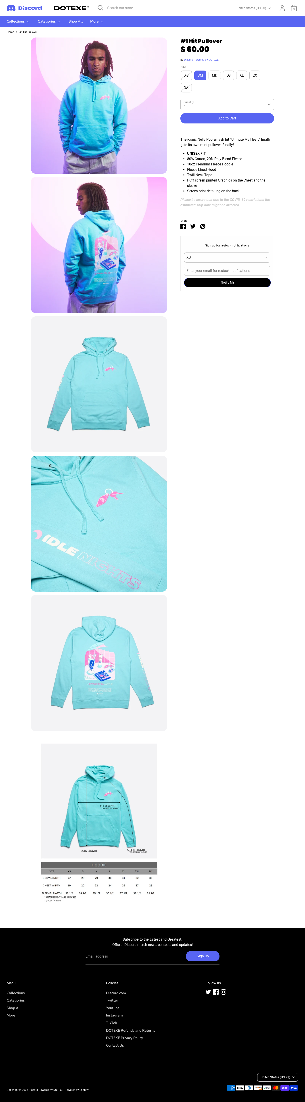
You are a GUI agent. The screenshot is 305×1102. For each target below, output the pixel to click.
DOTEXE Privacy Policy (124, 1037)
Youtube (112, 1008)
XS (186, 75)
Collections (16, 21)
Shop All (76, 21)
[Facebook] (216, 992)
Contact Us (115, 1045)
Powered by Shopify (77, 1090)
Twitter (112, 1000)
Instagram (114, 1015)
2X (255, 75)
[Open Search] (100, 7)
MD (214, 75)
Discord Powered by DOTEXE (201, 59)
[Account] (282, 8)
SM (200, 75)
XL (242, 75)
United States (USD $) (251, 8)
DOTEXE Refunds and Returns (130, 1030)
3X (186, 87)
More (95, 21)
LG (228, 75)
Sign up (203, 956)
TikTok (111, 1023)
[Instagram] (223, 992)
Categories (47, 21)
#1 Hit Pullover (28, 32)
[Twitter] (208, 992)
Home (10, 32)
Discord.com (116, 993)
